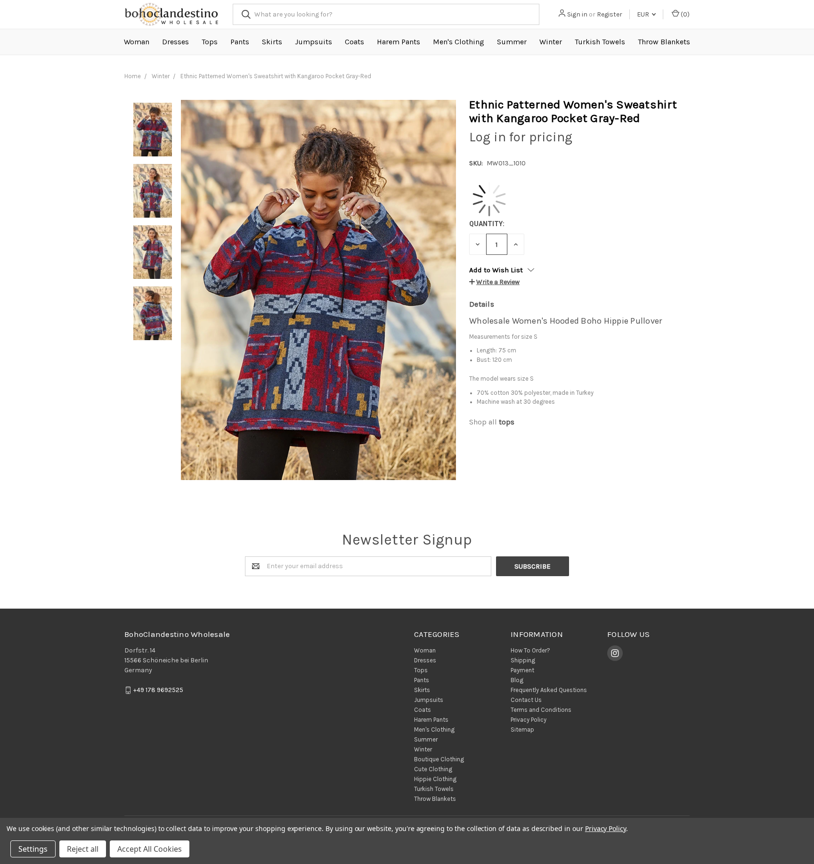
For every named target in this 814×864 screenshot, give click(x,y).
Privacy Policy (528, 719)
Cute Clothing (433, 769)
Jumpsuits (313, 41)
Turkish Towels (600, 41)
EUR (644, 14)
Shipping (523, 660)
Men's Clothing (458, 41)
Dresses (175, 41)
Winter (550, 41)
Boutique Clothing (439, 759)
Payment (522, 670)
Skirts (272, 41)
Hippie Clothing (435, 778)
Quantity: (487, 224)
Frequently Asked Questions (549, 689)
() (684, 14)
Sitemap (522, 729)
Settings (33, 849)
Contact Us (526, 699)
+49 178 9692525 (158, 689)
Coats (354, 41)
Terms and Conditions (541, 709)
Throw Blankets (664, 41)
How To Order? (530, 650)
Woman (136, 41)
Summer (512, 41)
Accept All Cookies (149, 849)
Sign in (577, 14)
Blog (517, 680)
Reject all (82, 849)
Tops (210, 41)
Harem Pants (398, 41)
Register (609, 14)
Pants (239, 41)
